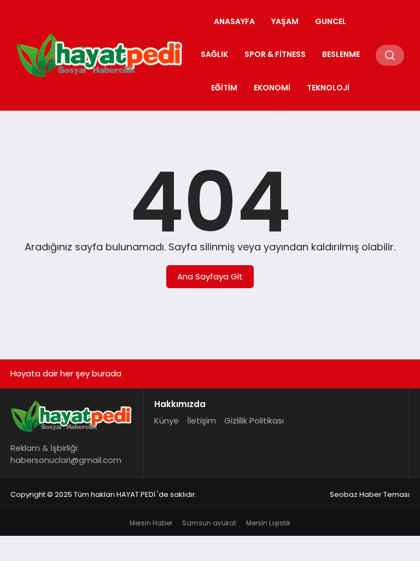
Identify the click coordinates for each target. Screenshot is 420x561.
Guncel (330, 21)
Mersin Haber (151, 523)
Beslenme (341, 54)
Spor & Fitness (275, 54)
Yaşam (285, 21)
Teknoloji (328, 87)
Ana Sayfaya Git (210, 276)
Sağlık (214, 54)
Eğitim (224, 87)
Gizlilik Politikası (254, 420)
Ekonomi (272, 87)
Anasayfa (234, 21)
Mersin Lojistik (268, 523)
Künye (166, 420)
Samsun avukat (209, 523)
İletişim (201, 420)
